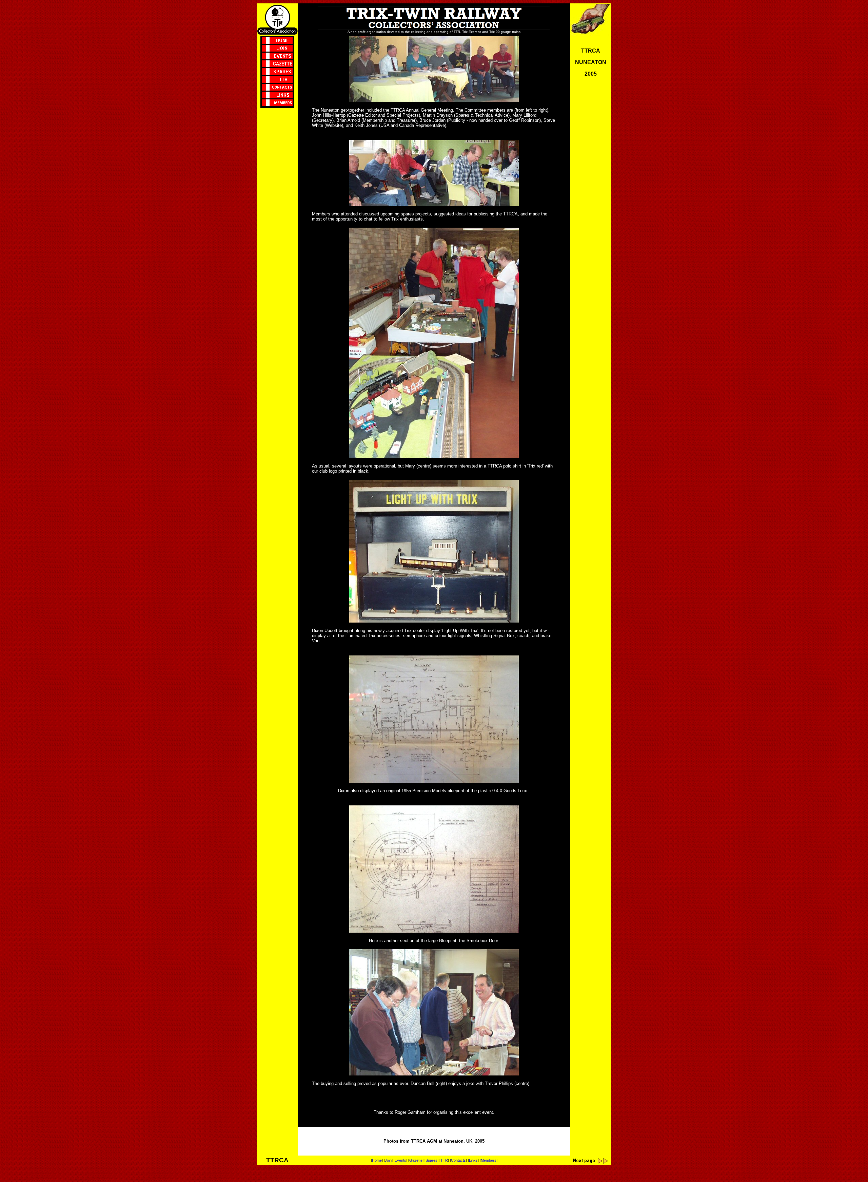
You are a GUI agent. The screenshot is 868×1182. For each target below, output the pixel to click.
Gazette (415, 1160)
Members (488, 1160)
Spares (431, 1160)
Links (473, 1160)
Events (400, 1160)
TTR (444, 1160)
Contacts (458, 1160)
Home (377, 1160)
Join (388, 1160)
